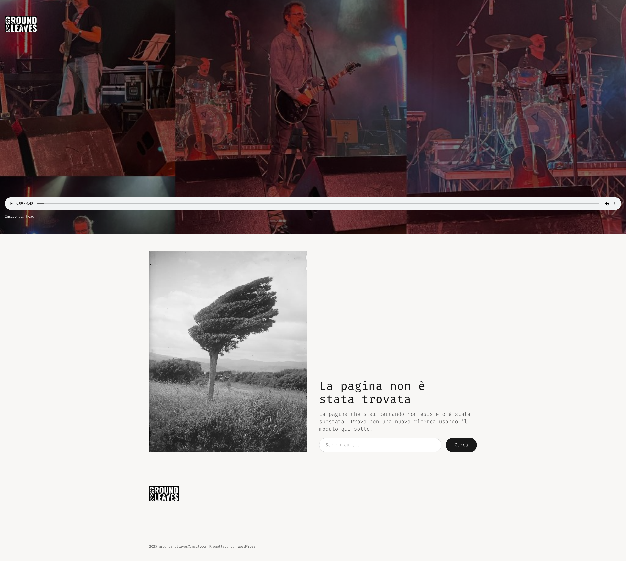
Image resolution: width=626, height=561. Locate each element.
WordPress (246, 546)
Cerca (461, 445)
